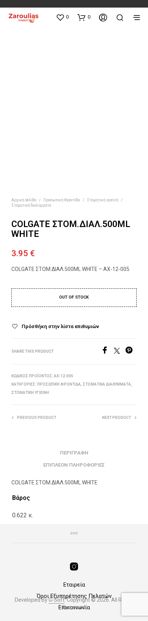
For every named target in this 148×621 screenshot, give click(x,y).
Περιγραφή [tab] (74, 453)
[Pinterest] (131, 351)
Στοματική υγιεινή (102, 200)
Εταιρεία (74, 584)
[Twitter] (119, 351)
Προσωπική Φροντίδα (61, 200)
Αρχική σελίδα (23, 200)
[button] (62, 17)
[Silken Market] (74, 566)
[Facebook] (107, 351)
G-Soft (57, 600)
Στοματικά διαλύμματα (31, 205)
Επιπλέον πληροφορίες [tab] (74, 465)
